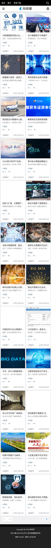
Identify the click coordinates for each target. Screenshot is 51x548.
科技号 (32, 529)
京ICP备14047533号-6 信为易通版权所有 (25, 533)
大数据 (4, 43)
